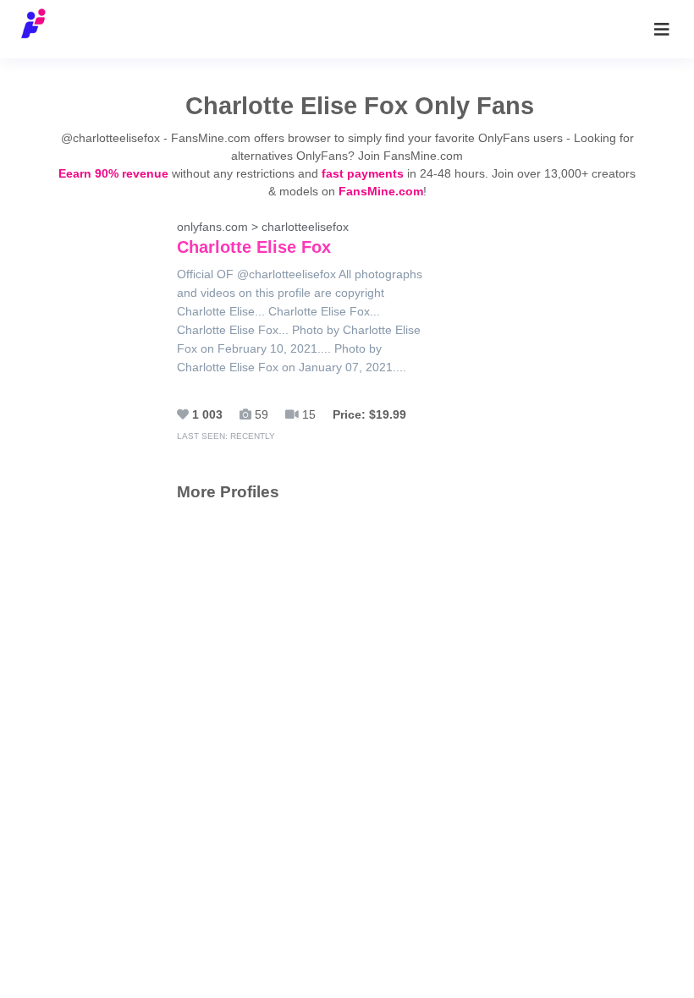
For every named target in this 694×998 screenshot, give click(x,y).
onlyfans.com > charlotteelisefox (263, 238)
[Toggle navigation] (661, 29)
